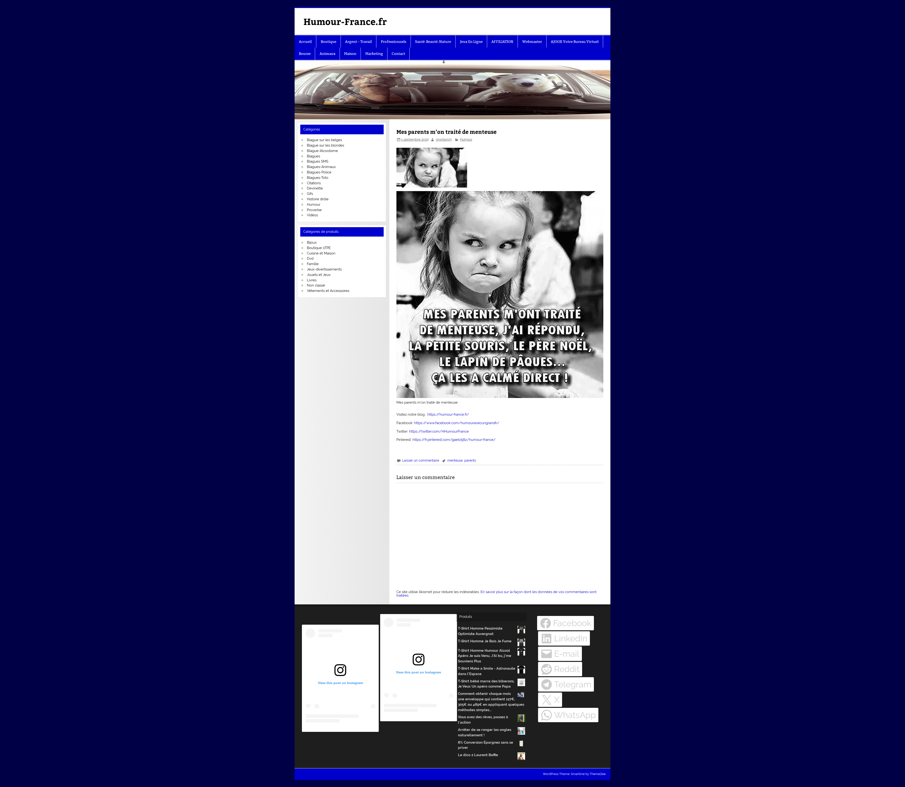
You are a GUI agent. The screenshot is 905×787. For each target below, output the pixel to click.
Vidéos (312, 215)
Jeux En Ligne (471, 41)
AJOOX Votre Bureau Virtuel (575, 41)
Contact (398, 53)
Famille (313, 264)
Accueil (305, 41)
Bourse (305, 53)
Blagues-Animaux (321, 167)
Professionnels (393, 41)
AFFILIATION (502, 41)
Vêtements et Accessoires (328, 291)
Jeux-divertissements (324, 269)
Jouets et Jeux (319, 275)
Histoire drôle (318, 199)
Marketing (374, 53)
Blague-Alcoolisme (322, 151)
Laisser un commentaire (420, 460)
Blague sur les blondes (325, 145)
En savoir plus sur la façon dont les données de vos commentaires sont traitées (496, 594)
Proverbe (314, 210)
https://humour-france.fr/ (448, 414)
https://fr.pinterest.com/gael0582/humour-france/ (454, 440)
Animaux (327, 53)
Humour (466, 139)
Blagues (313, 156)
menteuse (455, 460)
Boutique (328, 41)
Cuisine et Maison (321, 253)
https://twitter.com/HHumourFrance (439, 431)
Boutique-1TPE (319, 248)
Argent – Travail (358, 41)
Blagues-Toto (317, 178)
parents (470, 460)
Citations (314, 183)
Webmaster (532, 41)
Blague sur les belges (324, 140)
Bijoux (312, 242)
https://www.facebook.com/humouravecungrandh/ (456, 423)
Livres (312, 280)
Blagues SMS (317, 161)
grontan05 (444, 139)
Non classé (316, 285)
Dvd (310, 258)
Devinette (315, 188)
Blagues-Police (319, 172)
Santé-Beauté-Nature (433, 41)
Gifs (310, 194)
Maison (350, 53)
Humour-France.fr (345, 21)
